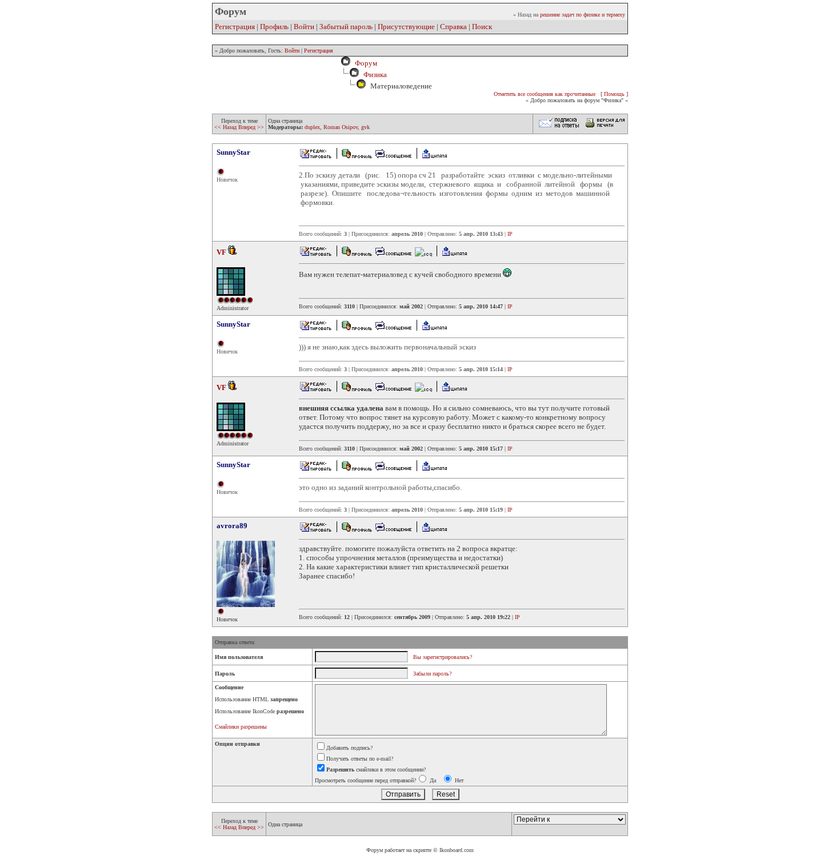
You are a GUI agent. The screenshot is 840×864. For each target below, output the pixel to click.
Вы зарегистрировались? (442, 657)
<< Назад (226, 127)
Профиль (274, 26)
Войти (304, 26)
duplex (312, 127)
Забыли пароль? (432, 673)
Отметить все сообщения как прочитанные (544, 94)
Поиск (482, 26)
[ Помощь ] (614, 94)
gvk (365, 127)
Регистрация (235, 26)
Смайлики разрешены (241, 727)
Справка (453, 26)
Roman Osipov (340, 127)
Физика (375, 74)
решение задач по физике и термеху (582, 14)
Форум (364, 63)
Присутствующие (406, 26)
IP (510, 234)
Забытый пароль (346, 26)
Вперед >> (251, 127)
